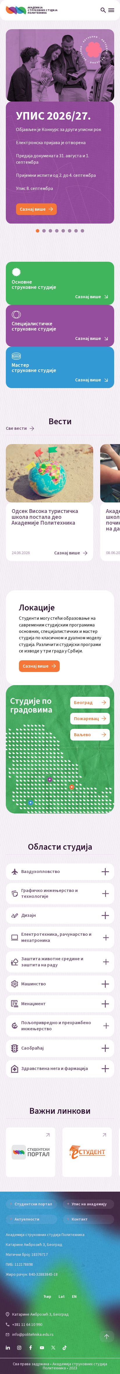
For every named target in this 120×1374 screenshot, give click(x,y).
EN (74, 1296)
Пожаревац (86, 718)
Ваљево (82, 734)
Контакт (80, 1219)
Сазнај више (33, 209)
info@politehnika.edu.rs (33, 1335)
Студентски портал (33, 1204)
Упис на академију (89, 1204)
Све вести (16, 428)
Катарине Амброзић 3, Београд (40, 1314)
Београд (83, 702)
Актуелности (27, 1219)
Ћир (47, 1296)
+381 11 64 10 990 (27, 1325)
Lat (62, 1296)
